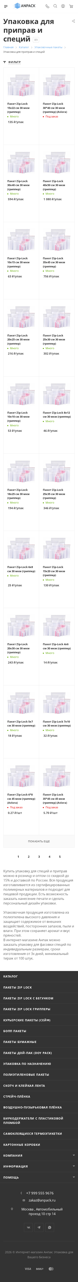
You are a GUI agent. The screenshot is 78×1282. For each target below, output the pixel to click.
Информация (15, 1166)
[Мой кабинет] (63, 6)
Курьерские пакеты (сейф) (27, 1020)
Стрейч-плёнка (16, 1096)
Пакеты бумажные (20, 1042)
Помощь (11, 1177)
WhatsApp (49, 1227)
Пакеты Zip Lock (17, 987)
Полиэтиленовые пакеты (26, 1075)
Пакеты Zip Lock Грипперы (27, 1009)
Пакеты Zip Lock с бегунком (28, 998)
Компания (12, 1155)
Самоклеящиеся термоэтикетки (32, 1134)
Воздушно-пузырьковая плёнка (32, 1107)
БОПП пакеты (14, 1031)
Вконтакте (28, 1227)
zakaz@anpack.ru (42, 1200)
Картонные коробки (21, 1145)
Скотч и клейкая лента (24, 1086)
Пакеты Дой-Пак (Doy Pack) (27, 1053)
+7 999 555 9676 (40, 1193)
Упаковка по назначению (27, 1064)
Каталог (10, 976)
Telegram (39, 1227)
